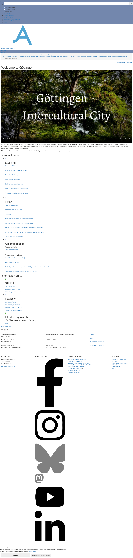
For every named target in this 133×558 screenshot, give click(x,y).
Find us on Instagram (97, 342)
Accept (15, 555)
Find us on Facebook (97, 345)
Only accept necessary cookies (41, 555)
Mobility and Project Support (12, 19)
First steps (8, 214)
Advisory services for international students (17, 193)
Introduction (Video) (10, 302)
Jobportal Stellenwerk (74, 372)
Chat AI (70, 368)
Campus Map (116, 367)
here (6, 323)
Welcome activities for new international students (113, 57)
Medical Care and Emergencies (14, 237)
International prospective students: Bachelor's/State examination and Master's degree (53, 56)
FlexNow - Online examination (13, 310)
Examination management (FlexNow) (78, 363)
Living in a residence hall (12, 250)
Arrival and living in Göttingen (13, 209)
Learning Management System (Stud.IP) (79, 365)
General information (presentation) (15, 258)
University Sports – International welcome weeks (19, 223)
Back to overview (6, 326)
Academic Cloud (77, 368)
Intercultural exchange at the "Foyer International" (19, 218)
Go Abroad (7, 14)
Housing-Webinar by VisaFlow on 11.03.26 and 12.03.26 (21, 271)
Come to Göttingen (9, 15)
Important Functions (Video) (13, 289)
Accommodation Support (12, 262)
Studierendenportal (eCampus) (77, 367)
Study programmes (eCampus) (77, 359)
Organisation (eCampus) (75, 361)
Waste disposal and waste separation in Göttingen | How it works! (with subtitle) (27, 267)
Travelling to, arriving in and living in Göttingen (84, 57)
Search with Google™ (10, 7)
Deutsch (128, 63)
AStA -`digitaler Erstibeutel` (12, 179)
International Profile (9, 21)
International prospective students (29, 57)
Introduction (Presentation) (12, 305)
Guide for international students (14, 184)
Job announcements (74, 370)
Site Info (114, 368)
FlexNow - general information (13, 307)
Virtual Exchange (8, 17)
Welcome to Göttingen (11, 166)
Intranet (114, 365)
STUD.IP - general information (13, 292)
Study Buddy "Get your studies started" (16, 170)
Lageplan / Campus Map (8, 367)
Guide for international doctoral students (16, 188)
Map (91, 338)
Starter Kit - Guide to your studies (14, 175)
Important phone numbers (119, 363)
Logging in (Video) (10, 286)
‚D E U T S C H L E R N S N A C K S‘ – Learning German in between (24, 232)
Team (5, 23)
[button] (3, 50)
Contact (92, 334)
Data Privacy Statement (119, 359)
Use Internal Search (10, 9)
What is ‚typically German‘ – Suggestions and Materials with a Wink (24, 228)
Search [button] (121, 63)
